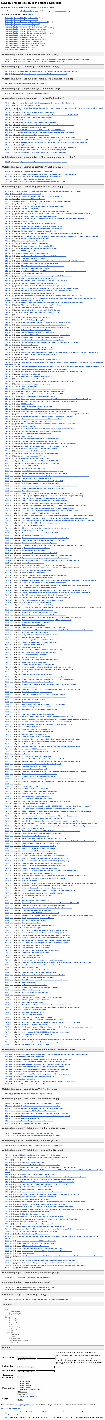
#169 (6, 1160)
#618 (6, 1299)
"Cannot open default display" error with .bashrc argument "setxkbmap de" (48, 679)
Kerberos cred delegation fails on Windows (36, 330)
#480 (6, 273)
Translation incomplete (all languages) (35, 836)
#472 (6, 115)
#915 (6, 404)
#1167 (7, 580)
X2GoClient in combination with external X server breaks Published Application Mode (51, 568)
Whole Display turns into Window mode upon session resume (42, 266)
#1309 (7, 699)
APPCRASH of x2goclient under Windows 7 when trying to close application (47, 429)
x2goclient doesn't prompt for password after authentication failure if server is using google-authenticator (59, 883)
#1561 (7, 992)
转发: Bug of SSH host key (31, 990)
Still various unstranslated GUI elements (36, 1123)
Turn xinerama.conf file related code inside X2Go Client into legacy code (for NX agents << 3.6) (54, 142)
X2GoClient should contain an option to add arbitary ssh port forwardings (47, 1206)
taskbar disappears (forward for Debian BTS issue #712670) (41, 226)
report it (30, 14)
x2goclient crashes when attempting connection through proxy (44, 960)
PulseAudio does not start (31, 702)
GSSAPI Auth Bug (27, 404)
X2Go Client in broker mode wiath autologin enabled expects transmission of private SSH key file (54, 140)
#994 (6, 453)
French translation (28, 995)
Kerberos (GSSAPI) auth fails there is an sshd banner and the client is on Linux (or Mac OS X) (54, 545)
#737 (6, 1206)
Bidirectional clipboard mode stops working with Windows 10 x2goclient (47, 716)
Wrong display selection (30, 491)
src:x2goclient (60, 11)
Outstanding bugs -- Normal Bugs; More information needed (26, 33)
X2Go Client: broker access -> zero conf (35, 1214)
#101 (6, 171)
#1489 (7, 898)
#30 (6, 103)
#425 (6, 261)
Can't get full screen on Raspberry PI (34, 654)
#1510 (7, 925)
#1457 (7, 858)
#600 (6, 1287)
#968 (6, 1081)
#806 (6, 137)
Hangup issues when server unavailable (35, 1211)
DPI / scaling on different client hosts (35, 632)
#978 (6, 438)
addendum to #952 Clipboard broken (34, 749)
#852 (6, 384)
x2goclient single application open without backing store (42, 888)
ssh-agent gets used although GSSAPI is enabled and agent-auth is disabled (48, 132)
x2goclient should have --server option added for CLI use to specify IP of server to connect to (55, 1229)
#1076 (7, 518)
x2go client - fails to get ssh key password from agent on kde (43, 694)
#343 (6, 248)
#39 (6, 1103)
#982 (6, 441)
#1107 (7, 553)
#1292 (7, 684)
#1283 (7, 674)
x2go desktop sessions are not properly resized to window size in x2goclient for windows (52, 218)
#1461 (7, 863)
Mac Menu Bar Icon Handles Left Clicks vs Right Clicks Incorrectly (44, 256)
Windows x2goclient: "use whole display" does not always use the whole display (49, 288)
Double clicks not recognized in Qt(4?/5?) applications (41, 605)
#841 (6, 374)
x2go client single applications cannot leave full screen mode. (43, 498)
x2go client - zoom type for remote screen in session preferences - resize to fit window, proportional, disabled (59, 236)
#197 (6, 221)
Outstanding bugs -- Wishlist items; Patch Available (23, 39)
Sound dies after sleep (30, 1037)
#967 (6, 429)
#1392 (7, 786)
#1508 (7, 920)
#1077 (7, 520)
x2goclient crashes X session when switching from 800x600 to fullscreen (46, 276)
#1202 (7, 607)
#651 (6, 312)
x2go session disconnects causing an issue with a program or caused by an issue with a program (56, 59)
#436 (6, 263)
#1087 (7, 533)
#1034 (7, 478)
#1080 (7, 1229)
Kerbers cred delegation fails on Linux (34, 127)
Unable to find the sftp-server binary (34, 734)
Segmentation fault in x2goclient (32, 83)
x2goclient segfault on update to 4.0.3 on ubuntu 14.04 (40, 312)
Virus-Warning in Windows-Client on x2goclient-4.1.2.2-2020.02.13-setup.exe (48, 890)
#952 (6, 145)
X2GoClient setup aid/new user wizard (35, 1234)
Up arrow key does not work (31, 982)
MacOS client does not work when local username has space (43, 600)
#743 (6, 1211)
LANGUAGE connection (29, 386)
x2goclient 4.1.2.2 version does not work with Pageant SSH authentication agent (50, 870)
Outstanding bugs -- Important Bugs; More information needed (27, 28)
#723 (6, 327)
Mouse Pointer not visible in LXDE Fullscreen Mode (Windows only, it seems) (48, 381)
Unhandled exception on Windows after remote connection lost (44, 503)
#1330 (7, 709)
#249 (6, 83)
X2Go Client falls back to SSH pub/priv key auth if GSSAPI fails (43, 130)
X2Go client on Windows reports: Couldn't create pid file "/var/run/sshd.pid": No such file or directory (56, 214)
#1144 (7, 570)
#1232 (7, 632)
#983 (6, 443)
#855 (6, 74)
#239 (6, 1162)
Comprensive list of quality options (34, 550)
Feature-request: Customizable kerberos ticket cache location (43, 975)
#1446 (7, 838)
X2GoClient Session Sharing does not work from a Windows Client (44, 369)
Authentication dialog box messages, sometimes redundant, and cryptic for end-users (52, 1263)
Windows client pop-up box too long (34, 572)
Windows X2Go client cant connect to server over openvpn (42, 649)
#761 (6, 337)
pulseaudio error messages (31, 928)
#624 (6, 305)
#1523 (7, 955)
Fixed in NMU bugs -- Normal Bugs (17, 49)
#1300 (7, 1135)
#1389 (7, 784)
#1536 (7, 967)
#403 (6, 258)
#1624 (7, 1037)
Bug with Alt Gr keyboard (29, 208)
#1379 (7, 766)
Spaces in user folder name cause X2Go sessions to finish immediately (46, 722)
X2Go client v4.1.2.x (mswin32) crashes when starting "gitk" (43, 933)
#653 (6, 315)
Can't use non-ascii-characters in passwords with (38, 332)
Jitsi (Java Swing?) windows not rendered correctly (40, 635)
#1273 (7, 147)
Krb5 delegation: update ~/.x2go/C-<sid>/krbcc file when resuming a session (47, 125)
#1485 (7, 890)
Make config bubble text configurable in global (37, 1174)
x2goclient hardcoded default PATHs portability (38, 793)
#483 (6, 1066)
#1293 (7, 687)
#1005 (7, 463)
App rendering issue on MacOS (33, 1012)
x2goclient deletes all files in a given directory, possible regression (43, 162)
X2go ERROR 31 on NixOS (31, 726)
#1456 (7, 855)
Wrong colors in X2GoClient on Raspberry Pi (36, 376)
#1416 (7, 813)
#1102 (7, 545)
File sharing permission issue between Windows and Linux (41, 419)
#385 (6, 1179)
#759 (6, 335)
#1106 (7, 550)
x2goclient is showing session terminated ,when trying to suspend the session (49, 486)
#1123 (7, 1234)
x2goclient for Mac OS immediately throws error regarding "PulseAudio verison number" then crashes (57, 630)
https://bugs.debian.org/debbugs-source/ (15, 1414)
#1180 (7, 590)
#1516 (7, 940)
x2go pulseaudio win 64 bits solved (33, 451)
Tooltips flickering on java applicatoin (34, 320)
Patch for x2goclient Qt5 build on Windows (37, 179)
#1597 (7, 1027)
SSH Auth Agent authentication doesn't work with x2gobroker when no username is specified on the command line (61, 352)
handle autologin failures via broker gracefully (37, 1121)
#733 (6, 1199)
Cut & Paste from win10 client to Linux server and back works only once (47, 724)
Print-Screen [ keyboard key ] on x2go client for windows (41, 305)
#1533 (7, 965)
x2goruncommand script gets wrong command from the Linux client (45, 558)
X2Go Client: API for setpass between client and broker (41, 1135)
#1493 (7, 903)
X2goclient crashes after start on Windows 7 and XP (40, 533)
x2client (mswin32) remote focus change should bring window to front (46, 935)
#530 (6, 280)
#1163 (7, 577)
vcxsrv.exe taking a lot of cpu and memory (36, 707)
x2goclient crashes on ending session (34, 253)
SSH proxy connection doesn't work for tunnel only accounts (43, 704)
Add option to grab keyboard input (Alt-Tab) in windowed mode (44, 1226)
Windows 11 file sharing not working (34, 1024)
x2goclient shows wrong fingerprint (34, 769)
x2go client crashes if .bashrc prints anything (36, 1093)
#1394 (7, 789)
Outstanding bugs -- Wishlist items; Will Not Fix (22, 45)
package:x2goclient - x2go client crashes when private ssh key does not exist (48, 443)
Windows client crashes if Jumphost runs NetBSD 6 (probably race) (45, 861)
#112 (6, 201)
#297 (6, 1116)
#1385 (7, 776)
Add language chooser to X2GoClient (34, 1221)
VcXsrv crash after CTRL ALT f (32, 530)
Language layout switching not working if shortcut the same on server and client (49, 342)
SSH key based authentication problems (35, 93)
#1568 (7, 1002)
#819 (6, 71)
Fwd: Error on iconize (29, 880)
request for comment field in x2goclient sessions (38, 1224)
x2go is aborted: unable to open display (36, 945)
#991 (6, 451)
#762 (6, 340)
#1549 (7, 982)
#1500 (7, 1260)
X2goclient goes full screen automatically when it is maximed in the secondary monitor (51, 371)
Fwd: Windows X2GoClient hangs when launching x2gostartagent (44, 1069)
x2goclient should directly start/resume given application (42, 863)
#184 (6, 1111)
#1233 (7, 635)
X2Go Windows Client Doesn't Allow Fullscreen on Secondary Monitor (45, 1064)
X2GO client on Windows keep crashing (36, 789)
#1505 (7, 918)
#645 (6, 307)
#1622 (7, 1034)
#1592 (7, 1022)
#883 (6, 389)
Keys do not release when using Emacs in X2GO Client (41, 751)
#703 (6, 1076)
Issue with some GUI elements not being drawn (38, 848)
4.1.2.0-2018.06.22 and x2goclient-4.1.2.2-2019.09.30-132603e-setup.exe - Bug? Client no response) (56, 806)
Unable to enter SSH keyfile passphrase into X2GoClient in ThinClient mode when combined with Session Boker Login (62, 366)
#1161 (7, 575)
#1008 (7, 468)
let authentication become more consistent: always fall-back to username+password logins (53, 1201)
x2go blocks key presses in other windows (37, 1017)
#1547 (7, 977)
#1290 (7, 679)
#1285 (7, 677)
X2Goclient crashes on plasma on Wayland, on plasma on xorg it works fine (48, 808)
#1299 (7, 1251)
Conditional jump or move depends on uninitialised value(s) (42, 228)
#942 (6, 419)
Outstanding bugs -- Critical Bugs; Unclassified (21, 18)
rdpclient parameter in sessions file (34, 662)
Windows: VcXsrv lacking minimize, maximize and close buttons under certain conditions (52, 295)
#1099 (7, 543)
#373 (6, 253)
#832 (6, 140)
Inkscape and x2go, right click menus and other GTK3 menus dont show (47, 555)
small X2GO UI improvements (32, 1014)
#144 (6, 211)
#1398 (7, 793)
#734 (6, 132)
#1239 (7, 1243)
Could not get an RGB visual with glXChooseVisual (40, 709)
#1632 (7, 1039)
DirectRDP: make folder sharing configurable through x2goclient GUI (44, 1157)
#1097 (7, 538)
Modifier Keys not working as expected (35, 622)
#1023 (7, 473)
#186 (6, 216)
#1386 (7, 779)
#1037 (7, 481)
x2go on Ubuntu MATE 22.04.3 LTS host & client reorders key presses (46, 1032)
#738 (6, 1209)
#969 (6, 431)
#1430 (7, 1253)
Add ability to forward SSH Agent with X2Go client (39, 1231)
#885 (6, 391)
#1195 (7, 602)
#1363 (7, 741)
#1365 (7, 744)
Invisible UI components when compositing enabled (39, 248)
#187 (6, 1054)
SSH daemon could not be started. (34, 637)
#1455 (7, 853)
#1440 (7, 831)
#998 (6, 458)
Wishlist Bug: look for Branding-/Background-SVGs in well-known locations (48, 1260)
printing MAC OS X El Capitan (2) (33, 468)
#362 (6, 1170)
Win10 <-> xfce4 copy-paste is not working (37, 895)
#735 (6, 1201)
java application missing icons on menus (35, 317)
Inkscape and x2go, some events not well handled (39, 553)
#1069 (7, 505)
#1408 (7, 798)
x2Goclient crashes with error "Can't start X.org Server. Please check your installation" (52, 1007)
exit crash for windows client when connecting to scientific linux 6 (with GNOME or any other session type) (59, 841)
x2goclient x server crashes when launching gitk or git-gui (41, 453)
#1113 (7, 558)
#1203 (7, 610)
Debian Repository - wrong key (32, 535)
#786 (6, 354)
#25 (6, 1155)
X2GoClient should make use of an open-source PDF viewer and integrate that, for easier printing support (58, 1209)
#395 (6, 256)
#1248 (7, 657)
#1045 (7, 488)
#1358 (7, 736)
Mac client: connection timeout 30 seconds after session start (43, 965)
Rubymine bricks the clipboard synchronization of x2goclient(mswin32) (47, 940)
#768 (6, 1219)
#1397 (7, 791)
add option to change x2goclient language (36, 1189)
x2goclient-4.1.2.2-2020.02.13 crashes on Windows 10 (40, 913)
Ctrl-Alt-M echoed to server (31, 672)
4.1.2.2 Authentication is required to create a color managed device (45, 858)
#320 (6, 243)
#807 (6, 362)
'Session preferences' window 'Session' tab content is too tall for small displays (49, 411)
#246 (6, 226)
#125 (6, 208)
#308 (6, 1167)
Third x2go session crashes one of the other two (38, 120)
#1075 (7, 515)
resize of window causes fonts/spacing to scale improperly (42, 471)
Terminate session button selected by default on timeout (42, 176)
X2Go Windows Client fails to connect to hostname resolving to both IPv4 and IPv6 (51, 1022)
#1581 (7, 1009)
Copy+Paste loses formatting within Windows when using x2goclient (46, 942)
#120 (6, 206)
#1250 (7, 1246)
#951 (6, 424)
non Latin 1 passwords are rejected (34, 920)
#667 (6, 1189)
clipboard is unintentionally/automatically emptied (39, 868)
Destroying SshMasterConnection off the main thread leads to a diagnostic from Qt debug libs (54, 1054)
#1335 (7, 719)
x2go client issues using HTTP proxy (34, 456)
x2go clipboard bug (28, 1079)
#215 (6, 108)
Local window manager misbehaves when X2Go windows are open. (45, 855)
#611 (6, 298)
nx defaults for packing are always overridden (38, 925)
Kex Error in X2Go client (29, 345)
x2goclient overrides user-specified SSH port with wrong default (43, 149)
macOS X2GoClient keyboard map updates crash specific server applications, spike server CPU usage (57, 915)
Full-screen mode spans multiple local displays (37, 293)
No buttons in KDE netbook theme (33, 199)
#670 (6, 325)
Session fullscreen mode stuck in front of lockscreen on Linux (44, 615)
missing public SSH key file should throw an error (38, 1111)
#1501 (7, 913)
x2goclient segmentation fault (30, 194)
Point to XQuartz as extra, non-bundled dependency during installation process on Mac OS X (53, 1177)
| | (11, 59)
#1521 (7, 952)
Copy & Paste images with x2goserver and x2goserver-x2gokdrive (45, 980)
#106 (6, 196)
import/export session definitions (33, 1162)
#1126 (7, 59)
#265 (6, 236)
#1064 (7, 503)
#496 (6, 276)
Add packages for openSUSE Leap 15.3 (35, 1000)
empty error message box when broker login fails (38, 396)
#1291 (7, 682)
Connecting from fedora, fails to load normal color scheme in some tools (46, 1059)
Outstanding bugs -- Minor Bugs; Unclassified (21, 37)
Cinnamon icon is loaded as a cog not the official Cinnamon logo (44, 878)
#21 (6, 191)
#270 (6, 238)
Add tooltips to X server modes (32, 1002)
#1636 (7, 1044)
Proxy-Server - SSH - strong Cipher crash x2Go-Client (40, 950)
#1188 (7, 61)
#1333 (7, 714)
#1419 (7, 816)
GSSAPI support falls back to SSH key (34, 251)
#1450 (7, 846)
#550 (6, 286)
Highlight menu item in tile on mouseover (35, 1277)
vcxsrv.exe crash (27, 221)
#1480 (7, 885)
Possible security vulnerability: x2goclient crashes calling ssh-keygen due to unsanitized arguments (57, 1027)
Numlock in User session (30, 1118)
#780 (6, 352)
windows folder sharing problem (33, 563)
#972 (6, 433)
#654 (6, 317)
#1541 (7, 970)
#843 (6, 379)
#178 (6, 214)
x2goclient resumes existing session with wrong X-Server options (45, 905)
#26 (6, 1157)
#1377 (7, 761)
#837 (6, 371)
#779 (6, 350)
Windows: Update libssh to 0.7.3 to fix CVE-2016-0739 (40, 461)
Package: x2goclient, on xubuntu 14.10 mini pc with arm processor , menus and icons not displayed (56, 399)
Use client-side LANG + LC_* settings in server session (40, 1165)
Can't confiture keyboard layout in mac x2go (37, 731)
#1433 (7, 823)
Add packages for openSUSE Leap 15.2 (35, 900)
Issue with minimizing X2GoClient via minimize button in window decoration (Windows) (52, 617)
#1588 (7, 1267)
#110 (6, 199)
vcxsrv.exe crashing (28, 426)
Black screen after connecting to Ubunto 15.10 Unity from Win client (45, 538)
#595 (6, 1187)
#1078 (7, 523)
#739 (6, 330)
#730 (6, 125)
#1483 (7, 888)
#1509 (7, 923)
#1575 (7, 1263)
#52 (6, 162)
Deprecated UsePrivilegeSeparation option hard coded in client (44, 759)
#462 (6, 1064)
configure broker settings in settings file (35, 135)
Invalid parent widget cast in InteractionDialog (38, 714)
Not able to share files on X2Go (33, 657)
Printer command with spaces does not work (36, 406)
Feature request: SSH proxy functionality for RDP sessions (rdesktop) (45, 1184)
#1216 (7, 617)
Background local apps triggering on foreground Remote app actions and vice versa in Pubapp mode (57, 515)
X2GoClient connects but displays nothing (37, 570)
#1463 (7, 868)
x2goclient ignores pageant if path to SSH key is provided (41, 1145)
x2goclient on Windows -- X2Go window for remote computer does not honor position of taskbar (55, 414)
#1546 (7, 975)
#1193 (7, 600)
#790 (6, 1221)
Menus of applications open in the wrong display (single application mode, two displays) (53, 781)
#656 (6, 1069)
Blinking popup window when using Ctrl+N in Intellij (39, 283)
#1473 (7, 878)
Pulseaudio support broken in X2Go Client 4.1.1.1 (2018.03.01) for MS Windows (48, 147)
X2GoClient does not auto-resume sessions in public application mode (46, 620)
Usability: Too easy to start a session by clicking (38, 1160)
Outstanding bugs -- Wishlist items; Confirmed (21, 41)
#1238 (7, 642)
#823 (6, 366)
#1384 (7, 774)
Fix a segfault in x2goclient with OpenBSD (36, 478)
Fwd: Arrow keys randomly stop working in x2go (39, 846)
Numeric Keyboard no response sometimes (37, 692)
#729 (6, 1196)
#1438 (7, 828)
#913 (6, 401)
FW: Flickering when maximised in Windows (37, 682)
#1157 (7, 572)
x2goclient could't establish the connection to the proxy (41, 843)
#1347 (7, 726)
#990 (6, 448)
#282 (6, 1165)
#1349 (7, 729)
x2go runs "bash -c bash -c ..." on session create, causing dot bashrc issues (48, 1081)
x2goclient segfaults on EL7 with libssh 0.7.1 (37, 640)
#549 (6, 283)
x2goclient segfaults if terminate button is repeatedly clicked (42, 337)
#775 (6, 347)
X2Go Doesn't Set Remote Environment (35, 1246)
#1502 (7, 915)
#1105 (7, 1289)
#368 (6, 251)
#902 (6, 396)
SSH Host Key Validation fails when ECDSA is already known (42, 196)
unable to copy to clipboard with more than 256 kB (39, 612)
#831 (6, 1121)
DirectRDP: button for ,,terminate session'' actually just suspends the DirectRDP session (51, 191)
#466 (6, 268)
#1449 (7, 843)
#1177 (7, 582)
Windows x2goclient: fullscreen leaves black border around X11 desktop (46, 290)
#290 (6, 93)
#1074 (7, 513)
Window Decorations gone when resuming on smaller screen (43, 389)
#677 (6, 1071)
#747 (6, 135)
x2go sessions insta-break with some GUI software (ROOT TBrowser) (45, 327)
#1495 (7, 905)
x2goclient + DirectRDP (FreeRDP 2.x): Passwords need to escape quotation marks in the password (56, 962)
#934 (6, 414)
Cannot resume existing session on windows (37, 1034)
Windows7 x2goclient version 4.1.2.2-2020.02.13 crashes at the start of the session (51, 831)
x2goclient (17, 59)
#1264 (7, 667)
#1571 (7, 176)
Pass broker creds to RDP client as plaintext (37, 1133)
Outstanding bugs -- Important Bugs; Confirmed (22, 24)
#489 (6, 1145)
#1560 (7, 990)
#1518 (7, 945)
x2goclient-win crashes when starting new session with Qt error (44, 677)
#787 (6, 357)
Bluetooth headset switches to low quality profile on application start (45, 211)
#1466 (7, 873)
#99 (6, 194)
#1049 (7, 493)
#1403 (7, 796)
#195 (6, 1056)
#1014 (7, 471)
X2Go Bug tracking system (10, 1408)
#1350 (7, 731)
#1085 (7, 530)
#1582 (7, 1012)
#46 (6, 1106)
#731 (6, 127)
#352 (6, 1118)
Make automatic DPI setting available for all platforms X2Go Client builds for (47, 1182)
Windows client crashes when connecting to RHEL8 (40, 987)
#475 (6, 271)
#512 (6, 278)
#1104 (7, 548)
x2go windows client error (31, 957)
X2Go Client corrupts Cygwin (30, 105)
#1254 (7, 662)
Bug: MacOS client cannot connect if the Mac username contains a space (47, 1005)
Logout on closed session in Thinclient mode (38, 1243)
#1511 (7, 928)
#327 (6, 1093)
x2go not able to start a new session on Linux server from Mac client (46, 801)
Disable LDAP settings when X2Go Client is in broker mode (42, 1108)
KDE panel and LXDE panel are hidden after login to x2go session (45, 1299)
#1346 (7, 724)
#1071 (7, 508)
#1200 (7, 605)
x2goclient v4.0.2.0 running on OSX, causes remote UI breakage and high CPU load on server (53, 271)
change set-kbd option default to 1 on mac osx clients (40, 438)
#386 (6, 1182)
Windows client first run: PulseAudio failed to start (39, 791)
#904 (6, 399)
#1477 (7, 883)
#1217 (7, 620)
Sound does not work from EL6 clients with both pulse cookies (44, 582)
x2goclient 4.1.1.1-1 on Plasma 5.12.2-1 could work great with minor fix (46, 667)
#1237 (7, 640)
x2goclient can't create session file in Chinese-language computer (44, 446)
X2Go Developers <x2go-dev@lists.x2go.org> (37, 7)
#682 (6, 1074)
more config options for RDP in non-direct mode (39, 1241)
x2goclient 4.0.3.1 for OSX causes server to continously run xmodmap (45, 335)
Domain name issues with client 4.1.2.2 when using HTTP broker (44, 838)
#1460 (7, 861)
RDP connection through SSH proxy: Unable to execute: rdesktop (44, 1061)
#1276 (7, 669)
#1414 (7, 808)
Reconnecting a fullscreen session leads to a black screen (41, 431)
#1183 (7, 1133)
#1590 (7, 1019)
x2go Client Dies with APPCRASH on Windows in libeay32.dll (43, 61)
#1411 (7, 803)
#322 (6, 1061)
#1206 (7, 612)
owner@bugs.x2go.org (24, 1405)
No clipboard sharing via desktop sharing (35, 384)
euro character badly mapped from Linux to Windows (40, 463)
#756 (6, 1216)
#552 (6, 290)
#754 (6, 332)
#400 (6, 1184)
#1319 (7, 702)
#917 (6, 406)
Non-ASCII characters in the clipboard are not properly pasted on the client (47, 416)
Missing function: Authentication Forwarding (36, 117)
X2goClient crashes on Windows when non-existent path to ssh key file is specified (50, 424)
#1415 (7, 811)
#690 (6, 1192)
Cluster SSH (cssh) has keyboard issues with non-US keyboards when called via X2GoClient (54, 505)
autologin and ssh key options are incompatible (38, 664)
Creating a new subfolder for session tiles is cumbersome (42, 818)
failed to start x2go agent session (33, 699)
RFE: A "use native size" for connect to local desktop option (42, 206)
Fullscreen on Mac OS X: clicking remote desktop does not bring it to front (48, 885)
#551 (6, 288)
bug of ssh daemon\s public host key (35, 992)
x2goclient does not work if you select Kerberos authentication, (43, 152)
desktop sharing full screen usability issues (36, 347)
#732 (6, 130)
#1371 (7, 754)
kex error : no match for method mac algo (36, 756)
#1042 (7, 486)
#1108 (7, 555)
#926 (6, 409)
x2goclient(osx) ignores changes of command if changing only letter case (48, 508)
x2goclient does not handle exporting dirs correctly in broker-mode (44, 1113)
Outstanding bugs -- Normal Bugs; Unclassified (21, 32)
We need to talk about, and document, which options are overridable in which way (50, 1194)
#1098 (7, 540)
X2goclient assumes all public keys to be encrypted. (39, 1071)
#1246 (7, 652)
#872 (6, 142)
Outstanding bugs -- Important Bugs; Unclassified (22, 26)
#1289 (7, 1248)
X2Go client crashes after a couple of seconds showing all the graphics (47, 908)
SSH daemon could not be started (33, 625)
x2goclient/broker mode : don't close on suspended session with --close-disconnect (51, 689)
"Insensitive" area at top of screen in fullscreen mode (39, 441)
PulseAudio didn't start (30, 786)
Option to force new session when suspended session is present (44, 500)
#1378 (7, 764)
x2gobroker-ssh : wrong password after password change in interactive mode (49, 174)
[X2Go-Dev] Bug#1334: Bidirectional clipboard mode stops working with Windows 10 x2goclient (55, 719)
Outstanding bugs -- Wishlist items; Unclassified (22, 43)
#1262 (7, 664)
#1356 (7, 734)
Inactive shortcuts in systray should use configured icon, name (44, 865)
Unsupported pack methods (31, 923)
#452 (6, 266)
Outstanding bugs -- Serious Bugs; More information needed (26, 22)
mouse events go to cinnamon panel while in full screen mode (43, 488)
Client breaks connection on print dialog (35, 268)
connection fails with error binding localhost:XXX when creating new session (48, 137)
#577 (6, 293)
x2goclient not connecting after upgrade (36, 729)
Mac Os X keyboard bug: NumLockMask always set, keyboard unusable (46, 201)
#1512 (7, 930)
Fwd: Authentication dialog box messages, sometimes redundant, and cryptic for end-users (54, 1265)
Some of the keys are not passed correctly (36, 602)
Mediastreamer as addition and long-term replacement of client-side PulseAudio (49, 1219)
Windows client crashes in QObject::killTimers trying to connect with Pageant (49, 684)
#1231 (7, 1241)
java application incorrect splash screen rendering (38, 315)
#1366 (7, 746)
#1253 (7, 659)
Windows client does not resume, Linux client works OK (40, 359)
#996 (6, 456)
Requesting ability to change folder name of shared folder (42, 1248)
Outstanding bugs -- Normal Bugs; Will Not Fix (21, 35)
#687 (6, 120)
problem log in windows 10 (31, 647)
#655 (6, 320)
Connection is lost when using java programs (37, 307)
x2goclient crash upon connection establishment (38, 1076)
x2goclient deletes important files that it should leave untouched (44, 74)
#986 (6, 446)
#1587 (7, 1014)
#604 (6, 295)
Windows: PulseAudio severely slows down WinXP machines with (44, 280)
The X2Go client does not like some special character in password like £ (46, 409)
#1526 (7, 957)
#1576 (7, 1265)
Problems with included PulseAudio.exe (36, 813)
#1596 (7, 1024)
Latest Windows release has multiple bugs (36, 910)
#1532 (7, 962)
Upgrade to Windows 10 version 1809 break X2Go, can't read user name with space (51, 739)
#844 (6, 381)
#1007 (7, 466)
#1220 (7, 622)
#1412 (7, 806)
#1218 (7, 1236)
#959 (6, 426)
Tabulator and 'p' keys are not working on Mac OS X (39, 231)
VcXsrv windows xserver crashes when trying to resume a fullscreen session (48, 669)
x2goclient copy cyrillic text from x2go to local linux (39, 354)
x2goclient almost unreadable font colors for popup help (40, 1106)
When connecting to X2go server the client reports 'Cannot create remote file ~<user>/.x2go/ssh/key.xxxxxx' (59, 823)
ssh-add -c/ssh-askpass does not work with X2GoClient (41, 833)
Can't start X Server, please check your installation (39, 652)
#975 (6, 436)
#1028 (7, 476)
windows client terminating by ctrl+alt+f (35, 243)
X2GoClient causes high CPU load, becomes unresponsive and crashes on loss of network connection (58, 520)
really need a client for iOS (31, 744)
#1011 (7, 1226)
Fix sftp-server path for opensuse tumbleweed (38, 918)
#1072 (7, 510)
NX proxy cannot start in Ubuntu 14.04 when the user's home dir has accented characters (52, 302)
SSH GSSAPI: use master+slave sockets (35, 1199)
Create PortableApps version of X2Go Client (36, 1187)
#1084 (7, 528)
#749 (6, 1214)
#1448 (7, 841)
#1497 (7, 908)
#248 (6, 228)
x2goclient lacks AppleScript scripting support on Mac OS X (41, 1103)
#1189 (7, 595)
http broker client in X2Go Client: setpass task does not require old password (47, 103)
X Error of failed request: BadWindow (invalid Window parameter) (44, 930)
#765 (6, 345)
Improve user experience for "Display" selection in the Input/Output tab (47, 1251)
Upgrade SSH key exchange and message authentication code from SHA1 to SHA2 (49, 115)
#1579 (7, 1007)
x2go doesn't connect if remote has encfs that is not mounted (43, 540)
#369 (6, 1174)
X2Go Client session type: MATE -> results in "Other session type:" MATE (46, 322)
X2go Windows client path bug (32, 955)
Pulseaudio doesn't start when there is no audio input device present (45, 1116)
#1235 (7, 637)
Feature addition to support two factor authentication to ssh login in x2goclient (49, 1167)
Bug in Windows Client (30, 967)
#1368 (7, 749)
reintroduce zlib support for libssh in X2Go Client (39, 1287)
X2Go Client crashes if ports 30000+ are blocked (38, 350)
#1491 (7, 900)
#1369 (7, 751)
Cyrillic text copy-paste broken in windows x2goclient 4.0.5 (42, 481)
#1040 (7, 483)
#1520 (7, 950)
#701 (6, 1194)
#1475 (7, 880)
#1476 (7, 1256)
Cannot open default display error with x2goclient (39, 543)
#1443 (7, 152)
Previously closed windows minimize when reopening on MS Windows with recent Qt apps (53, 1039)
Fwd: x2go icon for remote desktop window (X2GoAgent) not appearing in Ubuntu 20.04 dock (54, 875)
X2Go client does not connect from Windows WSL (39, 853)
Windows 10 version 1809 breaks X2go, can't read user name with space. (47, 741)
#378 (6, 1177)
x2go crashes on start (29, 687)
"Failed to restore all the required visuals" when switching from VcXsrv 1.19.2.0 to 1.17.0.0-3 (54, 590)
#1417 (7, 1084)
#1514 (7, 935)
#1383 (7, 771)
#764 (6, 342)
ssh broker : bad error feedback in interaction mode (40, 659)
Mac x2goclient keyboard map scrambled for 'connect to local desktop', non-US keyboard (53, 493)
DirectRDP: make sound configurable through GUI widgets (40, 1155)
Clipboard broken (27, 145)
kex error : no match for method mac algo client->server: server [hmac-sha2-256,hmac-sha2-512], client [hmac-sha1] (62, 607)
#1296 (7, 174)
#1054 (7, 498)
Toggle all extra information (27, 1396)
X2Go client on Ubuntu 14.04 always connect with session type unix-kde (46, 1074)
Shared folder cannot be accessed (34, 1009)
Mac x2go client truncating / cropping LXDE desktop (40, 642)
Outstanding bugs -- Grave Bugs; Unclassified (21, 20)
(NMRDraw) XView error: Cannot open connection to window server (45, 528)
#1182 (7, 592)
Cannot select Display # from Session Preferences (39, 587)
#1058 (7, 500)
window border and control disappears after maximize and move (43, 325)
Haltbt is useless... (28, 1253)
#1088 (7, 535)
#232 (6, 1059)
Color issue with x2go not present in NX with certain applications (44, 565)
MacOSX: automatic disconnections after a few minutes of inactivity (45, 473)
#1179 (7, 587)
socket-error (26, 754)
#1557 (7, 987)
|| (11, 83)
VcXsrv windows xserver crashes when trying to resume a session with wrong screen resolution (55, 476)
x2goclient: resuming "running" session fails (36, 171)
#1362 (7, 739)
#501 (6, 117)
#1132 (7, 565)
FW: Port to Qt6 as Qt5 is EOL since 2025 (36, 1044)
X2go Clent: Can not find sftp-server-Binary (37, 798)
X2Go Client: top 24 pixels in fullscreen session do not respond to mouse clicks (50, 510)
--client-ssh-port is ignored (30, 374)
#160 (6, 1108)
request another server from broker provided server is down (42, 1192)
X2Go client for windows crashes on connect (37, 577)
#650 (6, 310)
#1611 (7, 181)
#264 (6, 233)
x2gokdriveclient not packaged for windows (37, 873)
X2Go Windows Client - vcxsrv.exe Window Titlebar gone (41, 310)
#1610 (7, 1029)
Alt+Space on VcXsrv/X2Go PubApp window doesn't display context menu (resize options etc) (55, 518)
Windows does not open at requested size (35, 204)
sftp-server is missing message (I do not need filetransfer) (42, 893)
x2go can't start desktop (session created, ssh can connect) (43, 997)
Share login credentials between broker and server (38, 1196)
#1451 (7, 848)
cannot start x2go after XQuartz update (35, 952)
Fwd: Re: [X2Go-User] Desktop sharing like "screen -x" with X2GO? (44, 1216)
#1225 (7, 627)
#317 (6, 241)
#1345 (7, 149)
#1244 (7, 647)
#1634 (7, 1042)
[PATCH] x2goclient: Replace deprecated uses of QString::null (43, 181)
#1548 (7, 980)
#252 (6, 231)
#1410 (7, 801)
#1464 (7, 870)
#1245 (7, 649)
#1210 (7, 615)
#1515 (7, 937)
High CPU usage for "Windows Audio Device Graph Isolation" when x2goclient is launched (52, 261)
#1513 (7, 933)
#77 (6, 105)
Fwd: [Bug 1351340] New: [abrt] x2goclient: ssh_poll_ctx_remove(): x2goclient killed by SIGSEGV (56, 496)
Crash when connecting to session (34, 766)
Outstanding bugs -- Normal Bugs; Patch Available (22, 29)
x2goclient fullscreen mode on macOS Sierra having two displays (44, 575)
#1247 (7, 654)
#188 (6, 218)
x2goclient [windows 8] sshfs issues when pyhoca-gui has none (43, 286)
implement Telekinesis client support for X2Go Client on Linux (43, 1204)
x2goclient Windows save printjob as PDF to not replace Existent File (46, 597)
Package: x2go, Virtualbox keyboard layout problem (39, 448)
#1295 (7, 689)
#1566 (7, 1000)
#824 (6, 369)
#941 (6, 1224)
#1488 (7, 895)
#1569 (7, 1005)
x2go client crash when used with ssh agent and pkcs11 (41, 764)
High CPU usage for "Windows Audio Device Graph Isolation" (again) (46, 595)
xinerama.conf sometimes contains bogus (35, 238)
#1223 (7, 625)
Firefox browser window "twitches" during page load (40, 513)
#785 (6, 1079)
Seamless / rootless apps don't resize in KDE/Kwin (38, 246)
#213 (6, 223)
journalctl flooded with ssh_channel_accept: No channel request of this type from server (53, 821)
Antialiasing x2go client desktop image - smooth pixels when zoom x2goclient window (51, 233)
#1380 (7, 769)
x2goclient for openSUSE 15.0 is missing (36, 736)
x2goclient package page (29, 11)
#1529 (7, 960)
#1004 (7, 461)
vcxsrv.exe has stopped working (33, 525)
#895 (6, 394)
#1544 (7, 972)
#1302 (7, 692)
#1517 (7, 942)
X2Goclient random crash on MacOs (34, 803)
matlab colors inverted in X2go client (34, 985)
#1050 (7, 496)
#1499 (7, 910)
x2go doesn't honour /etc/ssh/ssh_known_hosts (38, 223)
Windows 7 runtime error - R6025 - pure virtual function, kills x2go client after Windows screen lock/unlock (59, 580)
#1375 (7, 759)
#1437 (7, 826)
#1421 (7, 821)
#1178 (7, 585)
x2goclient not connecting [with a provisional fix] (39, 972)
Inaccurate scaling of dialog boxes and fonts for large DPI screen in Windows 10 (49, 401)
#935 (6, 416)
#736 (6, 1204)
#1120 (7, 563)
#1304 (7, 694)
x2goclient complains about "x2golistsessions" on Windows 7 (43, 1066)
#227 (6, 112)
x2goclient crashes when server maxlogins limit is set (39, 263)
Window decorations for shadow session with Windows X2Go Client (45, 394)
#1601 (7, 179)
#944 (6, 421)
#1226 (7, 630)
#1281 (7, 672)
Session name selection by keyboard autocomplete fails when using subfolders (50, 816)
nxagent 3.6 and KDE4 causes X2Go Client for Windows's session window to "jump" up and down (56, 592)
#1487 (7, 893)
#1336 (7, 722)
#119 (6, 204)
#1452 (7, 851)
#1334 (7, 716)
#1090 (7, 1231)
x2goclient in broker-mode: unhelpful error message (39, 216)
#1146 (7, 1277)
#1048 (7, 491)
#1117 (7, 560)
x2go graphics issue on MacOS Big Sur (35, 970)
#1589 (7, 1017)
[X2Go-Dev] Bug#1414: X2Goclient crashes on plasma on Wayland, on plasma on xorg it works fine (56, 811)
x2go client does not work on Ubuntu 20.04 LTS (38, 977)
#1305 (7, 697)
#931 (6, 411)
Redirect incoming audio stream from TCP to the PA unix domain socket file (47, 1179)
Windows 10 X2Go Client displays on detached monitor (41, 523)
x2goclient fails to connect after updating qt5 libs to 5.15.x (42, 1019)
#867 (6, 386)
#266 (6, 1113)
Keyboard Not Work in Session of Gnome (36, 548)
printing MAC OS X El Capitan (32, 466)
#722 (6, 122)
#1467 (7, 875)
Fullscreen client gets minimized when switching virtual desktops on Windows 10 (50, 903)
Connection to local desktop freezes (33, 258)
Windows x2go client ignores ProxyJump (36, 898)
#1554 (7, 985)
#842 (6, 376)
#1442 (7, 836)
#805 (6, 359)
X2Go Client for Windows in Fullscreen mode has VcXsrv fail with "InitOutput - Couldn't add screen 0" (57, 585)
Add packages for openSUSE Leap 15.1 (35, 796)
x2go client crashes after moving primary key (36, 433)
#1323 (7, 704)
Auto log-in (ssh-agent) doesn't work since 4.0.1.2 (38, 278)
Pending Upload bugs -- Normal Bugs (18, 47)
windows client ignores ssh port (32, 1056)
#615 (6, 302)
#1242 (7, 644)
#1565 (7, 997)
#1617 (7, 1032)
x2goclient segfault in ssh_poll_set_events (37, 674)
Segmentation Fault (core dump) (32, 273)
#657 (6, 322)
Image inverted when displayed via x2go (35, 458)
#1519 (7, 947)
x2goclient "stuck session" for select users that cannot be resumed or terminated (50, 560)
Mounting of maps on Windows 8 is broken (36, 241)
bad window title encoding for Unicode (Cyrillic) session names (44, 697)
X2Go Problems (26, 436)
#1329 (7, 707)
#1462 (7, 865)
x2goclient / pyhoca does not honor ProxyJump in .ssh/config (43, 627)
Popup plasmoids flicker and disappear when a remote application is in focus (49, 779)
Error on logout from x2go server (33, 828)
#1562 (7, 995)
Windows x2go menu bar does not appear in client (39, 774)
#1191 (7, 597)
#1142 (7, 568)
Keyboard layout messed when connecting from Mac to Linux (42, 391)
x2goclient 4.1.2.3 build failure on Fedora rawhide (39, 1029)
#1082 (7, 525)
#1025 (7, 1123)
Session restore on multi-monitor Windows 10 (37, 421)
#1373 (7, 756)
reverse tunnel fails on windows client (36, 1289)
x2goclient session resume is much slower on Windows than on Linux (46, 937)
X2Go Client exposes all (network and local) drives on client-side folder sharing (49, 71)
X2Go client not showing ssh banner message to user (40, 483)
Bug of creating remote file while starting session (38, 112)
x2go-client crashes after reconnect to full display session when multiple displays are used (54, 771)
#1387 (7, 781)
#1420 (7, 818)
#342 (6, 246)
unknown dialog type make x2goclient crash (37, 610)
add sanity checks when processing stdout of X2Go (39, 122)
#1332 (7, 712)
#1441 (7, 833)
